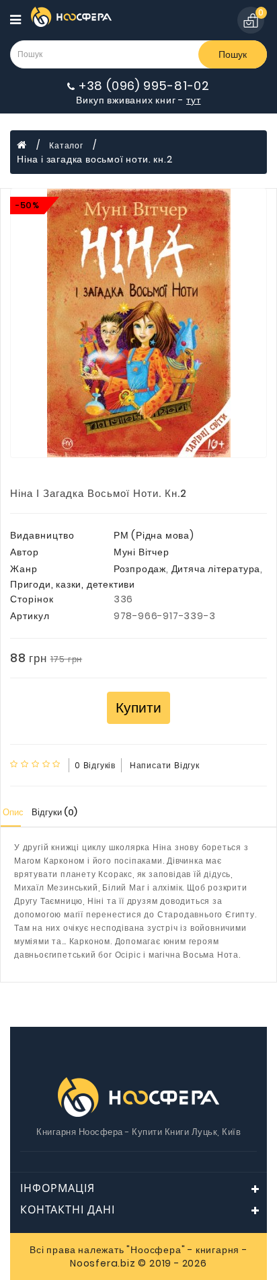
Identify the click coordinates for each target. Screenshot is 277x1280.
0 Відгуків (95, 765)
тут (193, 100)
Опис (13, 812)
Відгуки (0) (54, 812)
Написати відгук (165, 765)
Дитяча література (216, 569)
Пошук (233, 54)
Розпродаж (140, 569)
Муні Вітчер (141, 552)
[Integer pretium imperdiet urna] (138, 323)
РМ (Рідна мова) (154, 535)
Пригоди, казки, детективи (72, 584)
